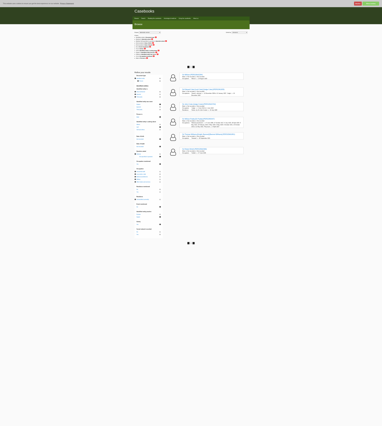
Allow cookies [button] (371, 3)
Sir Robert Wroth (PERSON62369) (194, 149)
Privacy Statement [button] (67, 3)
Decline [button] (357, 3)
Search (143, 18)
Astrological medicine (170, 18)
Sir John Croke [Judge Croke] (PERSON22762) (199, 104)
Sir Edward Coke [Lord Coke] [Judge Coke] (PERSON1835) (203, 89)
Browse (136, 18)
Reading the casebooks (154, 18)
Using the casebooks (185, 18)
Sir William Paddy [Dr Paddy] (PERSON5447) (198, 119)
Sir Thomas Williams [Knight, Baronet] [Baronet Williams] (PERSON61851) (208, 134)
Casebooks (144, 11)
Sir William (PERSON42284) (192, 75)
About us (195, 18)
